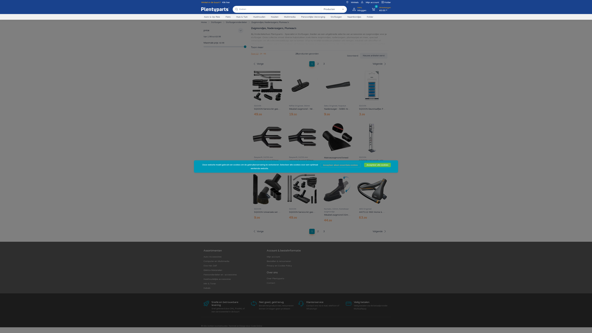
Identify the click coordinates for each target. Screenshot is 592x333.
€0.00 (385, 9)
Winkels (355, 2)
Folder (387, 2)
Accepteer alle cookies (377, 165)
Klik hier (226, 2)
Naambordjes (354, 17)
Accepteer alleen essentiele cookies (340, 165)
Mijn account (372, 2)
